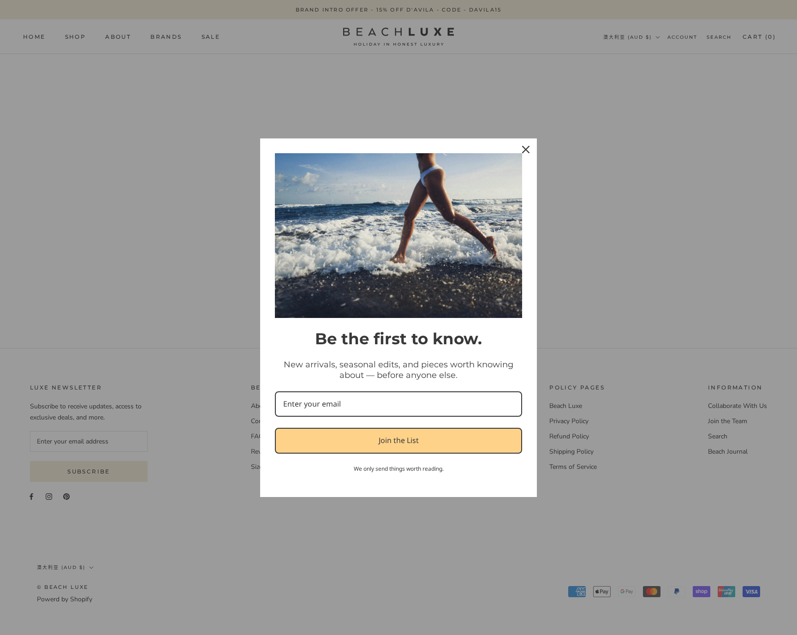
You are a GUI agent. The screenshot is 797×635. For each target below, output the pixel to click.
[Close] (526, 149)
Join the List (399, 440)
